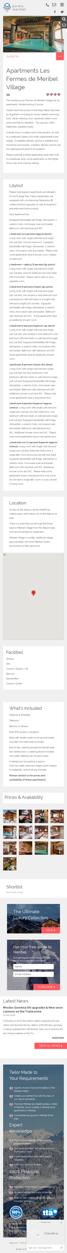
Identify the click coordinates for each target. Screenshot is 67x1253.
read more (58, 1037)
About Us (13, 1243)
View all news (49, 1045)
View (49, 930)
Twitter (62, 11)
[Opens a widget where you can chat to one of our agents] (45, 1235)
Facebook (54, 11)
